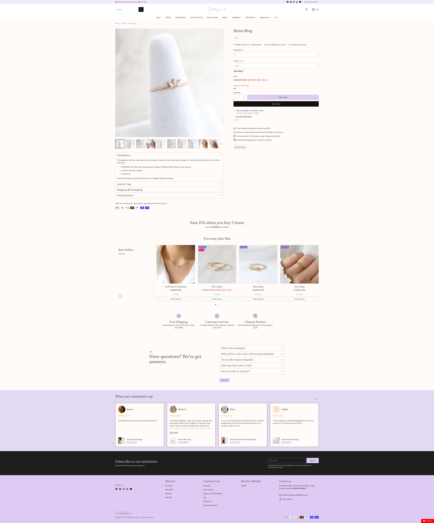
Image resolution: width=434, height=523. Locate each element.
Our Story (168, 486)
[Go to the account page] (306, 9)
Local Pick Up (208, 490)
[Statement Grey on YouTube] (300, 2)
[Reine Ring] (169, 82)
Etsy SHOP (169, 490)
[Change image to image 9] (203, 143)
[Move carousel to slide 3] (218, 304)
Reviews (168, 493)
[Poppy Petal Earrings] (121, 440)
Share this (241, 147)
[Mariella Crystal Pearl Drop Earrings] (224, 440)
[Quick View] (192, 248)
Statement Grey (133, 517)
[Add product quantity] (244, 97)
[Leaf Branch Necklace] (176, 264)
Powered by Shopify (147, 517)
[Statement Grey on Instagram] (294, 2)
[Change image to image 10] (213, 143)
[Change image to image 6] (171, 143)
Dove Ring (217, 286)
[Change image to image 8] (192, 143)
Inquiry (243, 486)
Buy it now (276, 104)
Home (117, 23)
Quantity (237, 93)
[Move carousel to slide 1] (215, 304)
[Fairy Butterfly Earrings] (276, 440)
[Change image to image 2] (130, 143)
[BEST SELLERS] (120, 296)
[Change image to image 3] (140, 143)
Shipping (206, 486)
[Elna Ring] (299, 264)
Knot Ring (258, 286)
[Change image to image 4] (151, 143)
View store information (243, 116)
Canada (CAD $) (312, 2)
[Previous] (115, 273)
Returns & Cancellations (212, 493)
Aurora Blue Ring (184, 439)
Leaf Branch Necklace (176, 286)
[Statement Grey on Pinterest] (291, 2)
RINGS (124, 23)
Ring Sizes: (238, 50)
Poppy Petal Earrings (134, 439)
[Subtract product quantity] (236, 97)
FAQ (204, 497)
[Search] (141, 9)
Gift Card (168, 497)
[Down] (222, 143)
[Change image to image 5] (161, 143)
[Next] (318, 273)
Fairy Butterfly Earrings (290, 439)
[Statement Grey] (217, 9)
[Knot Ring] (258, 264)
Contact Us (207, 501)
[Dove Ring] (217, 264)
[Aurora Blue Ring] (173, 440)
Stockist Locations (210, 505)
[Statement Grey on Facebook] (287, 2)
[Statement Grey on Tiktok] (297, 2)
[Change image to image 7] (182, 143)
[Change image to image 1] (119, 143)
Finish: (238, 61)
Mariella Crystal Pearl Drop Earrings (243, 439)
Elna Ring (299, 286)
